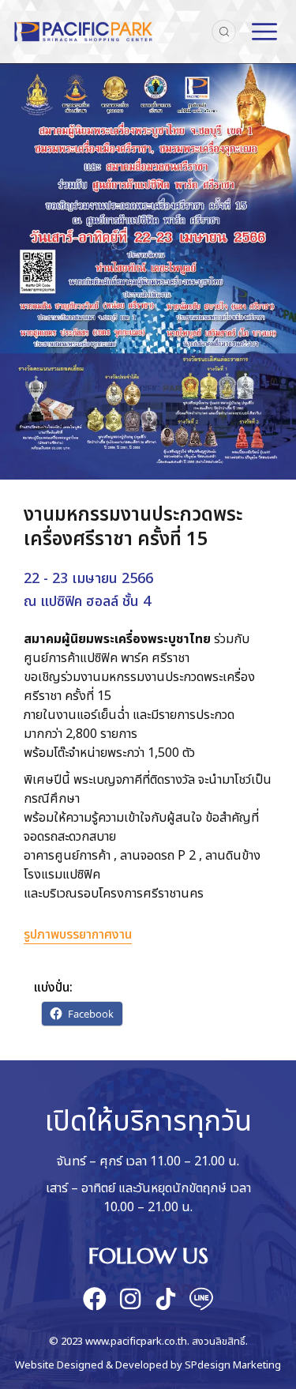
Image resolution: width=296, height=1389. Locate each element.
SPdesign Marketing (233, 1365)
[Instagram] (130, 1299)
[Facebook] (95, 1299)
